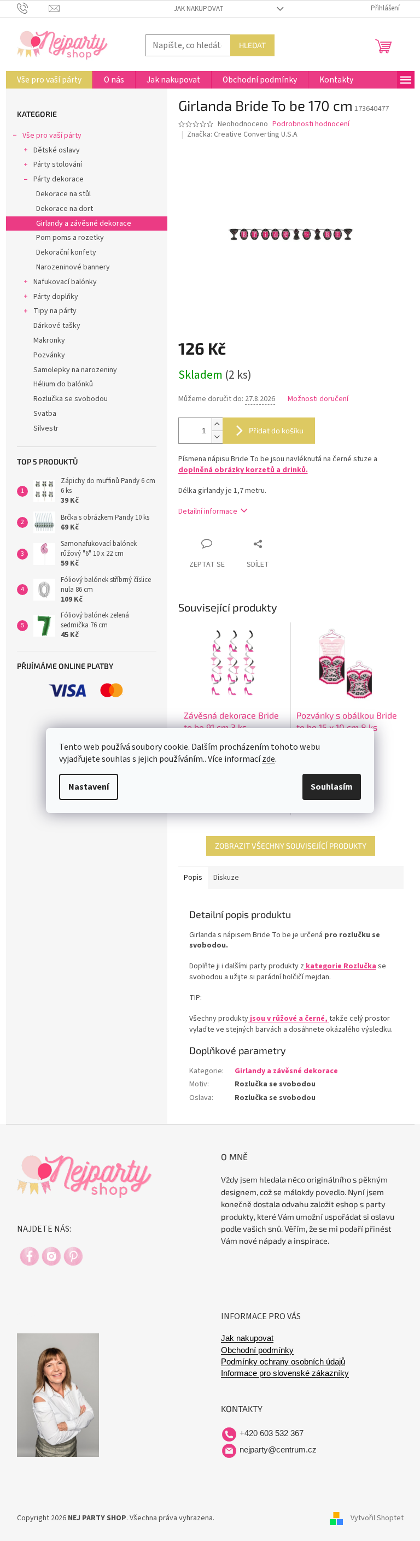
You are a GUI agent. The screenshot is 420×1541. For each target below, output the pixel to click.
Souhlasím (332, 787)
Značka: (242, 134)
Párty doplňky (55, 296)
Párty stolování (57, 164)
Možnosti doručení (318, 399)
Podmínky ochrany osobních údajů (283, 1361)
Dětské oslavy (56, 150)
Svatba (44, 413)
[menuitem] (49, 80)
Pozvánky (49, 355)
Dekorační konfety (66, 252)
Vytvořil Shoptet (377, 1518)
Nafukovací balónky (65, 282)
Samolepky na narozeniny (75, 369)
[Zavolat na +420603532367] (33, 8)
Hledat (252, 45)
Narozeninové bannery (73, 267)
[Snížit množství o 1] (217, 437)
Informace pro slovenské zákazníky (285, 1373)
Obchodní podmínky (257, 1350)
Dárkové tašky (56, 325)
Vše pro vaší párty (51, 135)
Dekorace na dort (64, 208)
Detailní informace (207, 511)
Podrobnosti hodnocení (310, 124)
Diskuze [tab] (226, 877)
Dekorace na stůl (63, 194)
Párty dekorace (58, 179)
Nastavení (88, 787)
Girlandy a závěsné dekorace (83, 223)
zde (268, 759)
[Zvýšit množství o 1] (217, 424)
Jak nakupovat (199, 9)
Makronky (49, 340)
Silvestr (46, 428)
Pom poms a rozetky (70, 237)
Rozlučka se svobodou (70, 398)
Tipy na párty (55, 310)
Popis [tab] (193, 877)
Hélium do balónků (63, 384)
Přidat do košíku (276, 430)
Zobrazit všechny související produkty (290, 845)
